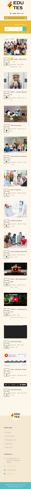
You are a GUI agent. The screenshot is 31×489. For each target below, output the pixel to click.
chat (24, 98)
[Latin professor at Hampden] (6, 161)
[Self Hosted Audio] (6, 395)
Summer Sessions (9, 436)
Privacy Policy (8, 443)
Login (13, 13)
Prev (5, 80)
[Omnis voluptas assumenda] (6, 256)
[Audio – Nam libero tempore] (6, 374)
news (15, 66)
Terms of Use (8, 447)
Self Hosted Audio (15, 389)
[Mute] (20, 385)
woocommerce (14, 317)
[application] (15, 331)
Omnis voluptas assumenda (18, 251)
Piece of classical (15, 189)
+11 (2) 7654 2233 (11, 466)
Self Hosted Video (15, 341)
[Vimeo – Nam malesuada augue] (6, 284)
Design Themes (18, 486)
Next (26, 80)
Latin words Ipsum (15, 125)
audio (21, 393)
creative (22, 64)
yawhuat (14, 64)
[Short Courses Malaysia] (15, 5)
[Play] (6, 385)
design (12, 66)
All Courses (8, 432)
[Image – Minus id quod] (6, 63)
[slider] (24, 384)
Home (6, 24)
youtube (21, 317)
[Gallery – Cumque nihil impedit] (6, 97)
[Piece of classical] (6, 195)
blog (21, 98)
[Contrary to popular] (6, 226)
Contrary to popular (16, 220)
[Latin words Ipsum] (6, 130)
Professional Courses (10, 440)
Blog (10, 24)
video (11, 257)
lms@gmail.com (11, 474)
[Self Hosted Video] (6, 347)
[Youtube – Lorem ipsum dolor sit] (6, 314)
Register (19, 13)
